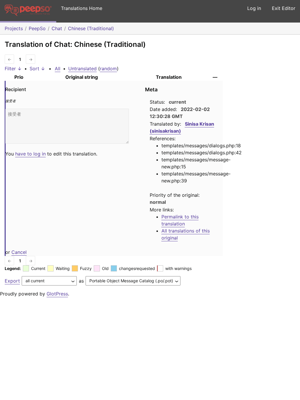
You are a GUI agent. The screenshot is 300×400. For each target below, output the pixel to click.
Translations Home (81, 8)
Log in (254, 8)
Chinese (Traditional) (91, 28)
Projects (14, 28)
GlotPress (57, 294)
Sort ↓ (37, 68)
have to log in (30, 154)
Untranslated (82, 68)
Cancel (19, 252)
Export (12, 281)
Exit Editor (283, 8)
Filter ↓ (13, 68)
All (57, 68)
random (108, 68)
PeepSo (37, 28)
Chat (57, 28)
